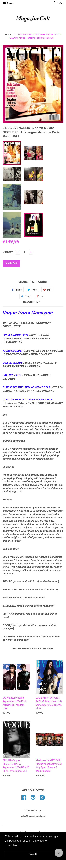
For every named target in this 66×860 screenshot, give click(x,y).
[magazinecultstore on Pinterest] (33, 799)
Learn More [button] (12, 845)
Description (31, 302)
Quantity (8, 252)
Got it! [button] (33, 854)
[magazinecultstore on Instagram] (42, 799)
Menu (10, 3)
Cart (61, 3)
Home (8, 34)
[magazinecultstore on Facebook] (23, 799)
